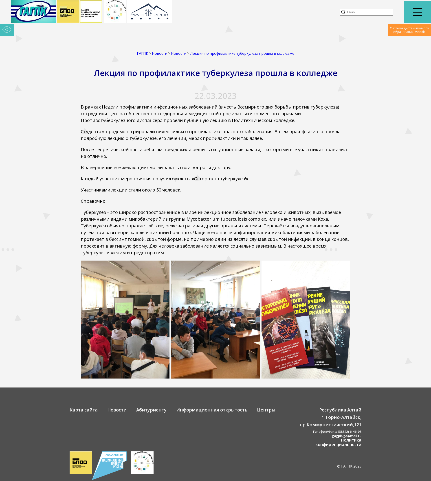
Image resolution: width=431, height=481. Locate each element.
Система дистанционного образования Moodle (409, 29)
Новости (117, 410)
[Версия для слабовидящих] (6, 30)
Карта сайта (84, 410)
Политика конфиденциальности (338, 442)
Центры (266, 410)
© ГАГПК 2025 (349, 466)
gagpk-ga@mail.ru (346, 436)
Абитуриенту (151, 410)
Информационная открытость (211, 410)
